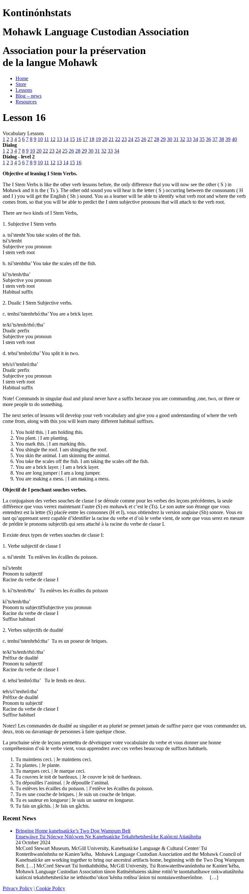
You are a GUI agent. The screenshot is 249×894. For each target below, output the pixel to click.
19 (98, 139)
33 (189, 139)
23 (124, 139)
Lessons (24, 90)
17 (85, 139)
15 (72, 139)
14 (65, 139)
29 (163, 139)
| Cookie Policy (49, 888)
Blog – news (29, 96)
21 (111, 139)
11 (46, 139)
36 (208, 139)
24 (130, 139)
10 (40, 139)
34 (195, 139)
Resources (26, 101)
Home (22, 78)
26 (143, 139)
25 (137, 139)
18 (91, 139)
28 (156, 139)
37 (215, 139)
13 (59, 139)
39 (228, 139)
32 (182, 139)
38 (221, 139)
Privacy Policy (17, 888)
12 (52, 139)
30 (169, 139)
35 (202, 139)
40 (234, 139)
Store (21, 84)
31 (176, 139)
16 (78, 139)
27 (150, 139)
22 (117, 139)
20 (104, 139)
